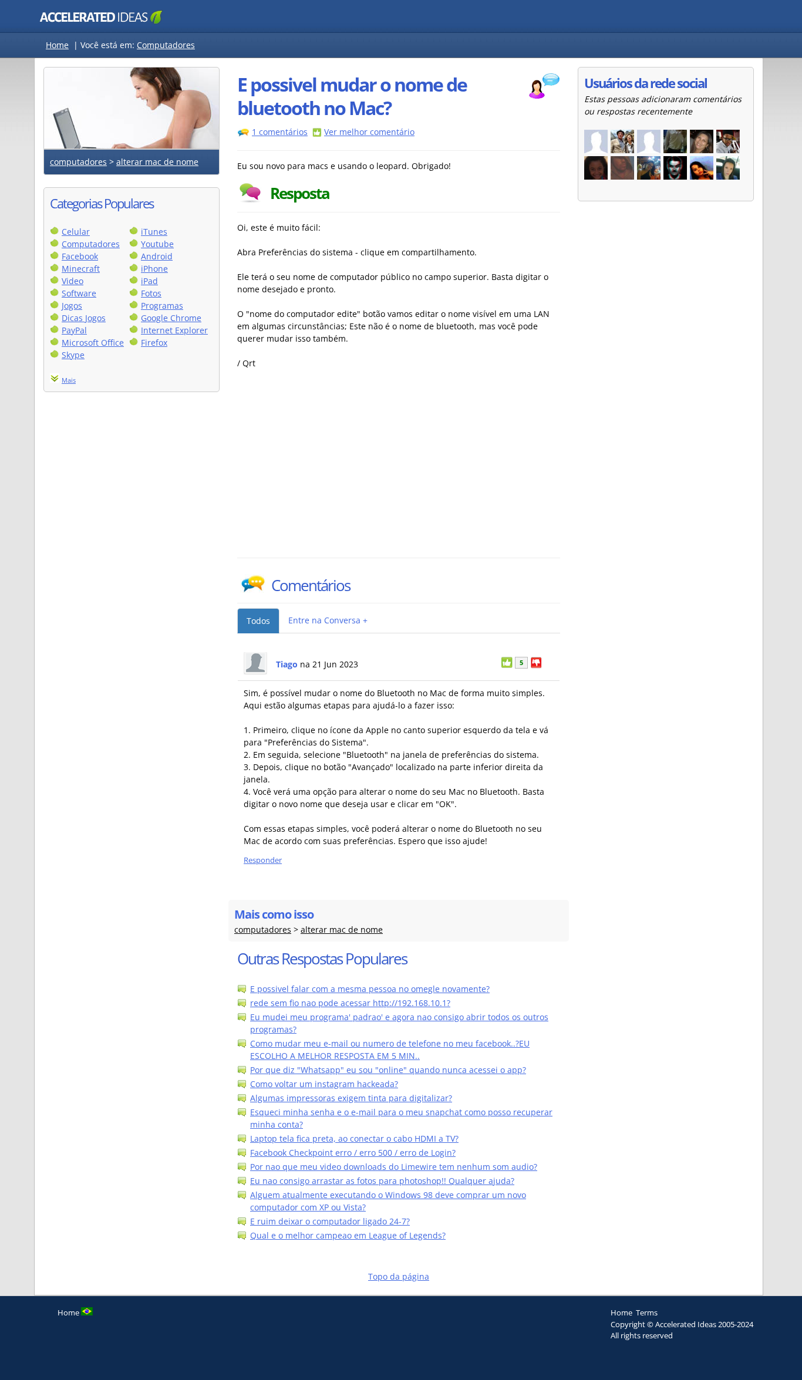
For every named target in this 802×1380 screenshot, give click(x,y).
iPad (149, 280)
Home (57, 44)
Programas (162, 305)
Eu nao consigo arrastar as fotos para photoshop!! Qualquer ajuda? (382, 1180)
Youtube (157, 243)
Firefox (154, 342)
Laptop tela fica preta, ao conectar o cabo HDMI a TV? (354, 1138)
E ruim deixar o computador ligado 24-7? (330, 1221)
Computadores (166, 44)
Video (72, 280)
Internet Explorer (174, 330)
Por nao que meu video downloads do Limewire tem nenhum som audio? (393, 1166)
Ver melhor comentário (369, 131)
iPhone (154, 268)
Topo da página (398, 1276)
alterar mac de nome (157, 161)
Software (79, 293)
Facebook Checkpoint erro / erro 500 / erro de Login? (353, 1152)
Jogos (72, 305)
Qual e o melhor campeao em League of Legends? (348, 1235)
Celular (76, 231)
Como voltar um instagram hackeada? (324, 1083)
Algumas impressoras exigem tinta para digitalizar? (351, 1098)
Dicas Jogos (84, 317)
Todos (258, 620)
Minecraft (81, 268)
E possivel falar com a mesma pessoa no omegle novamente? (370, 988)
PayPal (74, 330)
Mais (69, 380)
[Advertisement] (340, 470)
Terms (647, 1312)
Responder (263, 860)
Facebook (80, 256)
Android (157, 256)
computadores (78, 161)
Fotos (151, 293)
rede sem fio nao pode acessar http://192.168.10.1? (350, 1002)
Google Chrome (171, 317)
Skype (73, 354)
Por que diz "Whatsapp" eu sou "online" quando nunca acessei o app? (388, 1069)
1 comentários (280, 131)
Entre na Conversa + (328, 620)
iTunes (154, 231)
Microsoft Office (93, 342)
